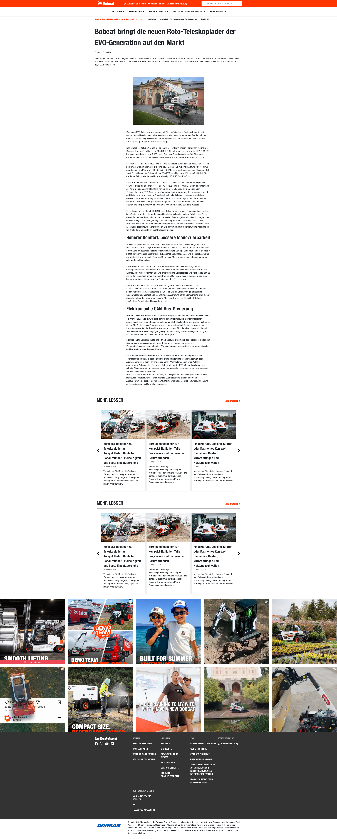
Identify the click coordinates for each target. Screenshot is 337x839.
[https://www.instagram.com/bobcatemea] (101, 744)
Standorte (166, 749)
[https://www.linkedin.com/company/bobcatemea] (112, 744)
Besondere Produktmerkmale (170, 774)
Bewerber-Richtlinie (199, 754)
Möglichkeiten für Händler (142, 798)
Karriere (165, 743)
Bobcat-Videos (168, 762)
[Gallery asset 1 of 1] (168, 101)
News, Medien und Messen (112, 19)
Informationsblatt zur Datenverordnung (201, 781)
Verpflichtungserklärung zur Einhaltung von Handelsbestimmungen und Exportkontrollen (201, 769)
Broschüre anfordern (144, 759)
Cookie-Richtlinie (198, 749)
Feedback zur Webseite (144, 810)
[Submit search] (240, 4)
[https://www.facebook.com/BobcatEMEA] (96, 744)
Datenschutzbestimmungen (201, 743)
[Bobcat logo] (106, 3)
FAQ (134, 804)
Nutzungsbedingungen (200, 759)
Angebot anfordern (136, 3)
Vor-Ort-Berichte (170, 768)
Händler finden (158, 3)
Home (97, 19)
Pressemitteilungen (134, 19)
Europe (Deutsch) (178, 3)
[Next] (238, 450)
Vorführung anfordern (144, 754)
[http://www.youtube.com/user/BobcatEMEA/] (106, 744)
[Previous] (99, 450)
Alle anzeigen (232, 400)
